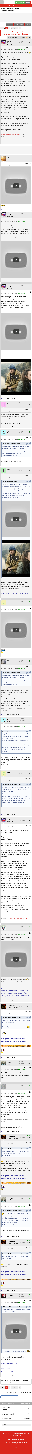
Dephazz (10, 1295)
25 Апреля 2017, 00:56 (7, 411)
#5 (30, 409)
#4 (30, 291)
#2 (30, 163)
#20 (30, 1301)
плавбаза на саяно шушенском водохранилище (15, 1126)
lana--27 (9, 927)
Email (13, 209)
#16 (30, 1091)
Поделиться (22, 37)
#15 (30, 1068)
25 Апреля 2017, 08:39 (7, 668)
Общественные (16, 8)
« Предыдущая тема (11, 1392)
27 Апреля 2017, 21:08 (7, 1093)
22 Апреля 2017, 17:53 (7, 165)
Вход (14, 6)
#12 (30, 825)
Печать (26, 47)
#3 (30, 220)
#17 (30, 1142)
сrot (8, 602)
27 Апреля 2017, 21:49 (7, 1302)
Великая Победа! (6, 1418)
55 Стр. (3, 28)
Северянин (11, 1006)
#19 (30, 1247)
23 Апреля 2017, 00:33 (7, 221)
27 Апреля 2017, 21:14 (7, 1144)
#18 (30, 1204)
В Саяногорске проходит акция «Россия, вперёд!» (8, 1413)
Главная (3, 8)
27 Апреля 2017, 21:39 (7, 1249)
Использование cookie (20, 1442)
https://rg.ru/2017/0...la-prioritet (19, 918)
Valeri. (9, 157)
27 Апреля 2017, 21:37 (7, 1206)
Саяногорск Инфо (16, 1434)
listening (9, 1086)
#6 (30, 437)
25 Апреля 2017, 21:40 (7, 827)
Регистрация (20, 2)
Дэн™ (8, 432)
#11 (30, 778)
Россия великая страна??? (6, 1408)
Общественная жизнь (7, 10)
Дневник (14, 143)
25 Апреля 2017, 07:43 (7, 439)
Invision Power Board (16, 1435)
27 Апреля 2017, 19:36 (7, 1013)
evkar (8, 470)
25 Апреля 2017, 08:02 (7, 477)
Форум (9, 8)
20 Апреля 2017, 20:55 (7, 49)
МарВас (9, 661)
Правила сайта (8, 1442)
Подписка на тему (12, 37)
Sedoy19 (10, 1062)
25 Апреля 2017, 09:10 (7, 780)
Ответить (9, 24)
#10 (30, 725)
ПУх (8, 403)
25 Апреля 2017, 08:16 (7, 609)
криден (9, 42)
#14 (30, 1011)
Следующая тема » (26, 1394)
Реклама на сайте (13, 1444)
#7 (30, 475)
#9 (30, 666)
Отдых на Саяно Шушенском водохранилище (14, 1126)
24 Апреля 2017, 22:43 (7, 293)
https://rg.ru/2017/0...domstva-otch (12, 134)
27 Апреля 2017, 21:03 (7, 1069)
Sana (29, 1408)
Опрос (28, 24)
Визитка (9, 143)
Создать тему (19, 24)
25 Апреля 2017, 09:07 (7, 726)
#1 (30, 47)
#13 (30, 932)
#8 (30, 607)
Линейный (27, 32)
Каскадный (9, 32)
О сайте (22, 1444)
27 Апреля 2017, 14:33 (7, 934)
